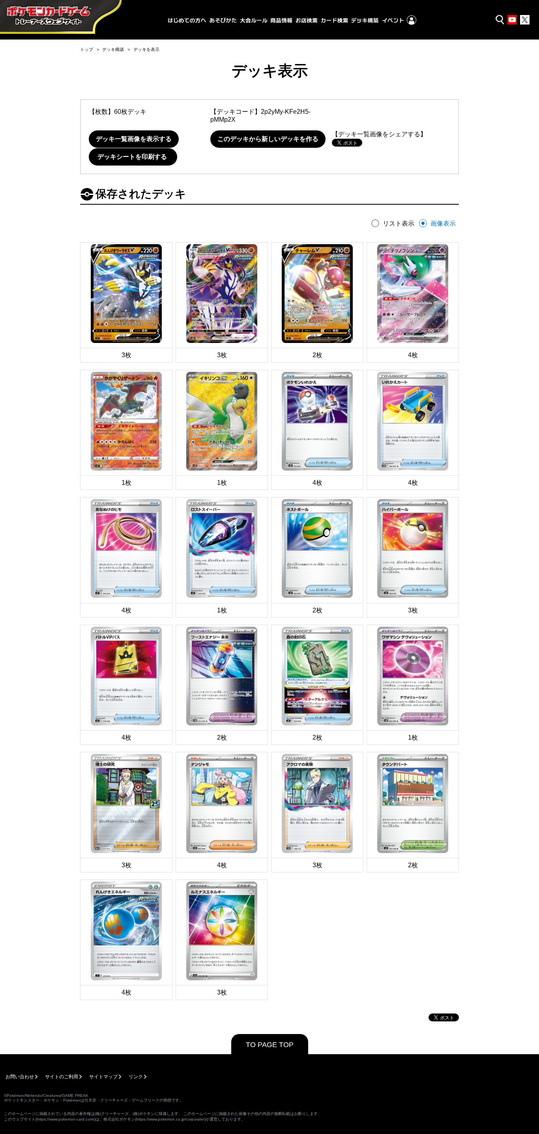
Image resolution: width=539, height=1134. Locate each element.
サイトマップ (103, 1076)
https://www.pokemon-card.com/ (65, 1119)
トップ (86, 49)
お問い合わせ (20, 1076)
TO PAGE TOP (270, 1045)
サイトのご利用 (61, 1076)
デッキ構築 (113, 49)
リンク (136, 1076)
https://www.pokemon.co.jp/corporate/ (170, 1119)
